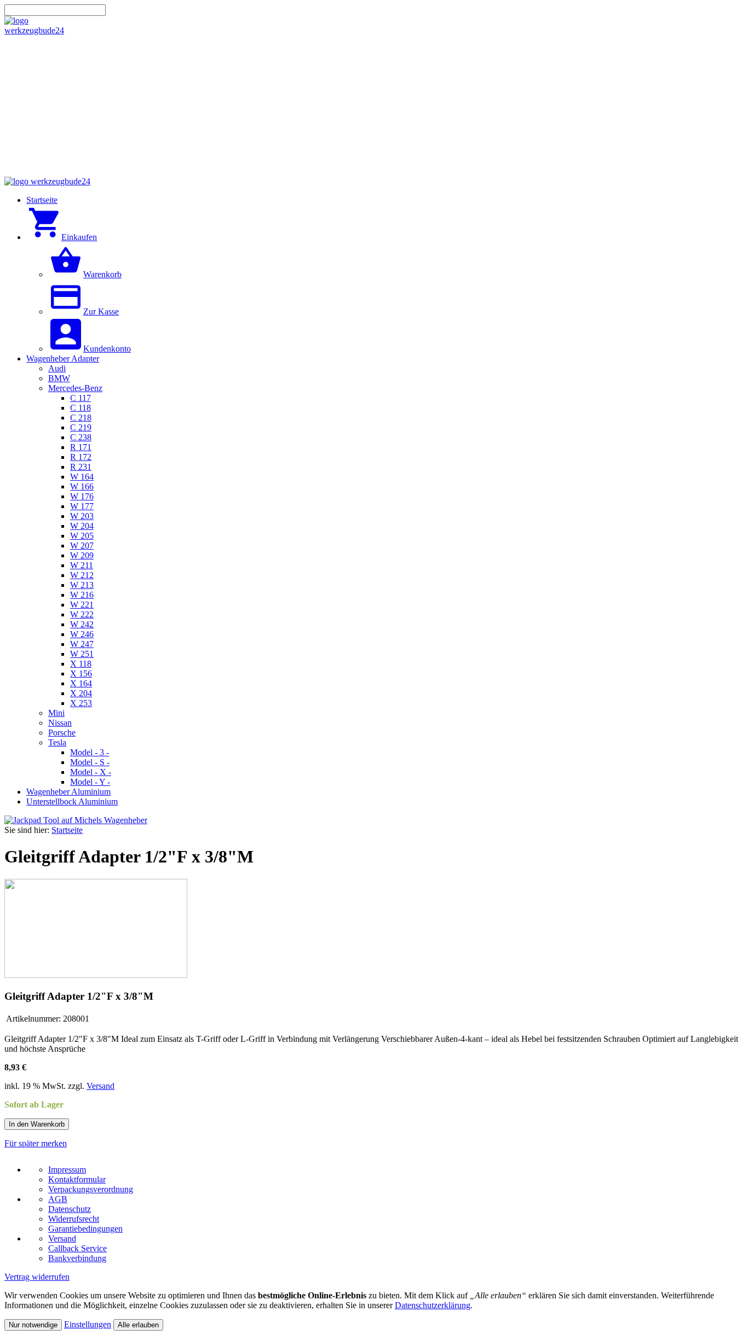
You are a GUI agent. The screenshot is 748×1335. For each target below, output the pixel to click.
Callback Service (77, 1248)
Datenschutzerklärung (432, 1305)
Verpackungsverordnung (90, 1189)
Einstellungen (87, 1324)
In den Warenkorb (37, 1124)
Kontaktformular (77, 1179)
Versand (100, 1086)
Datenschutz (69, 1209)
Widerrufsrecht (73, 1218)
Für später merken (35, 1143)
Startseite (67, 830)
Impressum (67, 1169)
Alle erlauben (138, 1325)
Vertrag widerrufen (37, 1276)
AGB (57, 1199)
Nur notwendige (33, 1325)
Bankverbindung (77, 1258)
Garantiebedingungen (85, 1228)
